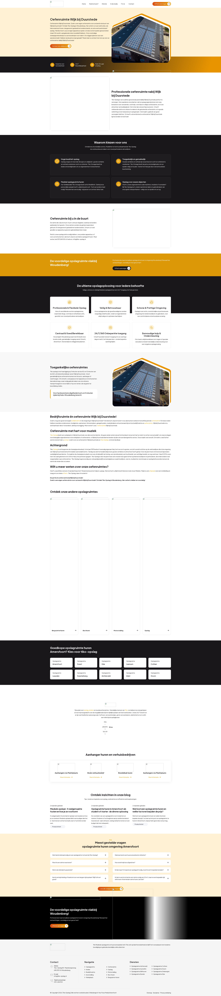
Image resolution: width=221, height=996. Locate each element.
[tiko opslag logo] (56, 4)
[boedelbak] (125, 767)
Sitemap (149, 993)
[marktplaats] (66, 767)
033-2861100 (58, 982)
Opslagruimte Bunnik (138, 974)
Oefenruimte (101, 425)
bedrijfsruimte (75, 421)
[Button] (75, 630)
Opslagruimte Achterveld (139, 966)
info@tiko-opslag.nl (60, 976)
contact (66, 440)
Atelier (88, 969)
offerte (65, 473)
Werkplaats (89, 977)
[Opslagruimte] (117, 662)
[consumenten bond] (154, 767)
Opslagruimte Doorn (159, 969)
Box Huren (86, 630)
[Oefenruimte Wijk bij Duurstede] (141, 14)
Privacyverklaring (165, 993)
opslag (86, 710)
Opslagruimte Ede (159, 974)
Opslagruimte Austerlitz (138, 969)
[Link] (61, 663)
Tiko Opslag (54, 435)
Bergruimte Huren (58, 630)
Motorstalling (118, 630)
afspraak (152, 471)
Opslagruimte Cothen (160, 966)
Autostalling (90, 975)
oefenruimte (156, 421)
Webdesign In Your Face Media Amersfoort (103, 993)
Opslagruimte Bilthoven (138, 971)
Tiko (126, 710)
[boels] (95, 767)
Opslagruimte (106, 661)
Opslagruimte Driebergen (161, 971)
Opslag (55, 449)
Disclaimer (156, 993)
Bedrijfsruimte (90, 972)
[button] (99, 4)
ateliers (91, 710)
